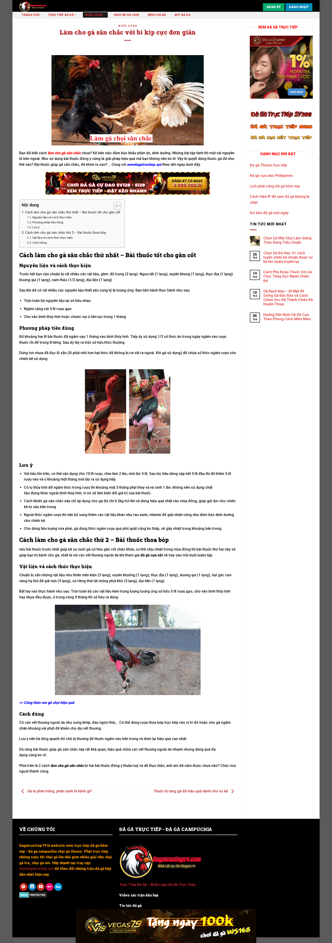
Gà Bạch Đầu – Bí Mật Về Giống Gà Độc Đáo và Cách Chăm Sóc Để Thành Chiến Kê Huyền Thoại (288, 297)
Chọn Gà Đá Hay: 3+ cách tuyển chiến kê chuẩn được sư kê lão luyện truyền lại (288, 257)
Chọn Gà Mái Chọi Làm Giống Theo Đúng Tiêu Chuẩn (287, 240)
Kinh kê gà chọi (126, 14)
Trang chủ (30, 14)
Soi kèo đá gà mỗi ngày (269, 213)
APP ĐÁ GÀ (182, 14)
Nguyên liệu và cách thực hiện (52, 217)
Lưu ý (35, 227)
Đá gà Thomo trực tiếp (268, 165)
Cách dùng (39, 242)
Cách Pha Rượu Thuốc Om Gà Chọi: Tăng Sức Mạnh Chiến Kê (287, 276)
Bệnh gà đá (157, 14)
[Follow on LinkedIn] (32, 887)
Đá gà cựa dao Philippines (271, 175)
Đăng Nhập (299, 7)
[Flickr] (50, 887)
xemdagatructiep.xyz (144, 164)
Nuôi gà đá (94, 14)
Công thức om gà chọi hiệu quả (48, 702)
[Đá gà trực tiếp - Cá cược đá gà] (45, 6)
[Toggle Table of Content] (115, 206)
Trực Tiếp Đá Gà (61, 14)
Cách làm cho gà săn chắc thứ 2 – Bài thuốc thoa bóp (65, 233)
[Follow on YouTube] (41, 887)
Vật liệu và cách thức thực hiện (52, 237)
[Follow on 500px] (58, 887)
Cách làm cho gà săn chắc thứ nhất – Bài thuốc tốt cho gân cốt (72, 212)
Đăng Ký (274, 7)
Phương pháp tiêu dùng (47, 222)
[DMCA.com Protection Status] (33, 894)
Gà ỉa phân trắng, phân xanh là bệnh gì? (59, 791)
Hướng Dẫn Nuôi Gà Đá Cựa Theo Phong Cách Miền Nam (287, 317)
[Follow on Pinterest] (24, 887)
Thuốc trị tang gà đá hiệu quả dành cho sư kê (191, 791)
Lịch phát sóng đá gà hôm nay (275, 186)
